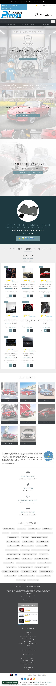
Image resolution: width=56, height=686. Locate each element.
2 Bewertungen (32, 315)
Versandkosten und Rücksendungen (28, 643)
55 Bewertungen (49, 315)
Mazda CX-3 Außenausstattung (40, 550)
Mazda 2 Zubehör (13, 537)
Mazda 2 (15, 533)
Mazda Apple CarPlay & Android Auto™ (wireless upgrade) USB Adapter (11, 286)
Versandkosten (12, 292)
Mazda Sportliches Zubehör (10, 571)
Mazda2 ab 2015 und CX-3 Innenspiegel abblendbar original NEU (11, 355)
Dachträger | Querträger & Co (28, 172)
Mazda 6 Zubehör (27, 545)
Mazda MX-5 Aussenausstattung (25, 562)
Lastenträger (47, 528)
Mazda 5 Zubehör (13, 545)
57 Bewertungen (49, 281)
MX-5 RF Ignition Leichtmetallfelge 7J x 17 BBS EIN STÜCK (28, 320)
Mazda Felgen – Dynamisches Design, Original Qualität (27, 1)
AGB (28, 634)
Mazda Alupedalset (11, 550)
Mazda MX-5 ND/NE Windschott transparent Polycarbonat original (11, 320)
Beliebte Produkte (28, 261)
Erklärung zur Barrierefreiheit (28, 650)
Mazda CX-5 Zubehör (13, 558)
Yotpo (45, 684)
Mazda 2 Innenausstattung (45, 533)
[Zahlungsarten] (11, 675)
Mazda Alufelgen (42, 545)
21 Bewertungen (15, 281)
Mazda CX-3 (25, 550)
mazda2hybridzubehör (43, 575)
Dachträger (21, 528)
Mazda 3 (25, 537)
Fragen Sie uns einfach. (8, 463)
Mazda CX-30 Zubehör (29, 554)
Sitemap (28, 647)
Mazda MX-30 (8, 562)
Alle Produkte (28, 669)
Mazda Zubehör (10, 575)
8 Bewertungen (30, 238)
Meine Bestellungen (28, 660)
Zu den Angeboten (28, 59)
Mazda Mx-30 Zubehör (25, 567)
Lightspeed (36, 682)
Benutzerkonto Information (28, 658)
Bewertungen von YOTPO (24, 624)
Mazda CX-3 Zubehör (13, 554)
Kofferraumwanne (34, 528)
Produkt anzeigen (28, 239)
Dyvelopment (48, 682)
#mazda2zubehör (9, 528)
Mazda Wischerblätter (46, 571)
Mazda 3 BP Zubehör (13, 541)
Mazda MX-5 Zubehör (44, 562)
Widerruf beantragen (28, 667)
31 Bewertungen (15, 315)
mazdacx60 (21, 580)
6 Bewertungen (15, 350)
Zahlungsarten (28, 641)
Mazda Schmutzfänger (42, 567)
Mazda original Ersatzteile (26, 575)
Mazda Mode (11, 567)
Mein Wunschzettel (28, 665)
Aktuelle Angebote (28, 255)
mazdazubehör (33, 580)
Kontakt (28, 645)
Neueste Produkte (28, 258)
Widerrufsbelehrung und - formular (28, 636)
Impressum (28, 632)
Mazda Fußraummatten (41, 558)
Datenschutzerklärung (28, 639)
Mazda (5, 533)
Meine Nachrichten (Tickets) (28, 662)
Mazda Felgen (27, 558)
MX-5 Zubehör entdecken (28, 115)
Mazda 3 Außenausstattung (39, 537)
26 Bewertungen (32, 281)
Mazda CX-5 (44, 554)
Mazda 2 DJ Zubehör (28, 533)
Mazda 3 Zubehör (28, 541)
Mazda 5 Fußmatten (42, 541)
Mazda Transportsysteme (29, 571)
